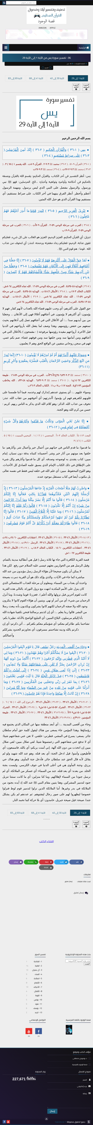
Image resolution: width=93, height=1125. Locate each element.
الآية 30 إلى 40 (57, 78)
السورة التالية (76, 86)
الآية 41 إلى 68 (36, 78)
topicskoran (60, 1121)
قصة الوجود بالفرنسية (79, 1064)
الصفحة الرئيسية (80, 63)
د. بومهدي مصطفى (80, 1058)
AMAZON (42, 28)
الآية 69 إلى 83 (15, 78)
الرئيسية (82, 48)
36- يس (69, 63)
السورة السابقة (86, 86)
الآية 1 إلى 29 (78, 78)
